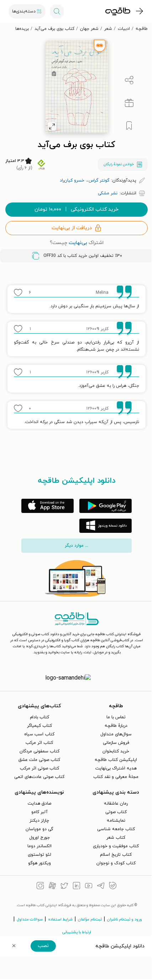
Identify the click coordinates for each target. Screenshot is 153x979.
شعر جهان (89, 29)
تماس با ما (116, 717)
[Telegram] (101, 886)
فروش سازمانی (116, 743)
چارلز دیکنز (39, 820)
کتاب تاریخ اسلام (116, 855)
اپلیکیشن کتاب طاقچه (116, 760)
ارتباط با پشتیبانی (76, 932)
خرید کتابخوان (115, 751)
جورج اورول (39, 837)
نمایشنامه (116, 820)
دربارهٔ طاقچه (116, 726)
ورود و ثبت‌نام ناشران (124, 919)
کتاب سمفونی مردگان (39, 751)
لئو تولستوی (39, 855)
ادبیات (124, 29)
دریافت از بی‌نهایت (72, 228)
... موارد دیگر (76, 545)
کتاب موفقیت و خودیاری (116, 846)
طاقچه (142, 29)
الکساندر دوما (39, 846)
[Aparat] (52, 886)
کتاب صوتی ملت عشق (39, 760)
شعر (108, 29)
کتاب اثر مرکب (39, 743)
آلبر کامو (39, 812)
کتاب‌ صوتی (116, 812)
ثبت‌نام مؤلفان (90, 919)
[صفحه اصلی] (117, 11)
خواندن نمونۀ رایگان (119, 164)
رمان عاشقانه (116, 803)
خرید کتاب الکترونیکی (76, 209)
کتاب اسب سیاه (39, 734)
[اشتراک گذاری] (129, 80)
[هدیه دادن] (129, 103)
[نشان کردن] (129, 126)
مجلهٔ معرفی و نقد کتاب (115, 777)
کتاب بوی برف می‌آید (54, 29)
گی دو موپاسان (39, 829)
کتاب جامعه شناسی (116, 829)
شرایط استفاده (60, 919)
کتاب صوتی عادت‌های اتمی (39, 777)
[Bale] (113, 886)
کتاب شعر (115, 837)
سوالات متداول (30, 919)
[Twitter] (64, 886)
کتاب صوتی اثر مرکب (39, 768)
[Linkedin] (76, 886)
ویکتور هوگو (39, 863)
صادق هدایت (39, 803)
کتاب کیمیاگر (39, 726)
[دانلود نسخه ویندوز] (105, 526)
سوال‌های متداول (116, 734)
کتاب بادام (39, 717)
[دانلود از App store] (47, 506)
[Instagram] (40, 886)
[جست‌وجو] (57, 11)
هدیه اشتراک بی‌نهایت (116, 768)
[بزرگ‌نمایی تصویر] (52, 126)
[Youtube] (89, 886)
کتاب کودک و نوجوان (116, 863)
